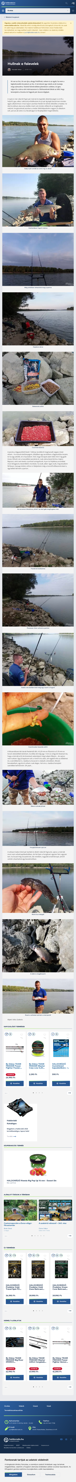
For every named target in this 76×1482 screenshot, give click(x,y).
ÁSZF (18, 1445)
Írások (35, 1406)
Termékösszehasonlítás (13, 1410)
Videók (21, 1406)
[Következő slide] (69, 1093)
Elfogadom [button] (13, 1475)
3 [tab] (39, 1093)
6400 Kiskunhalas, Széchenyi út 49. (44, 1429)
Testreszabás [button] (50, 1475)
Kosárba (16, 1083)
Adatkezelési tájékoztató (30, 1445)
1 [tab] (33, 1093)
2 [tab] (36, 1093)
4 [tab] (42, 1093)
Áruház (7, 1406)
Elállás (29, 1447)
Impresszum (45, 1445)
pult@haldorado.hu (32, 32)
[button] (38, 142)
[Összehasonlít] (21, 1038)
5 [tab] (44, 1236)
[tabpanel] (20, 1216)
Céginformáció (9, 1445)
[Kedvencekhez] (21, 1035)
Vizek (49, 1406)
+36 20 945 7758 (49, 1423)
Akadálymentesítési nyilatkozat (14, 1447)
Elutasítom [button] (31, 1475)
